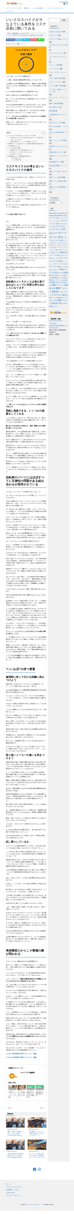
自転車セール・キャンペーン (58, 146)
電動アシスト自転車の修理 (58, 181)
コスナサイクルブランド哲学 (13, 8)
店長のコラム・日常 (55, 122)
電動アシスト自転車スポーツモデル (58, 297)
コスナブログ (9, 11)
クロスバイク (22, 44)
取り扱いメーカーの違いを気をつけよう (21, 152)
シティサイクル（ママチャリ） (58, 58)
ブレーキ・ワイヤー (55, 82)
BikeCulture (55, 213)
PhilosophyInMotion (58, 215)
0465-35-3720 (53, 328)
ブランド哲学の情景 (55, 78)
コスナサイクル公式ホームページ (34, 1204)
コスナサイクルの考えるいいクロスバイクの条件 (22, 135)
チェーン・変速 (54, 65)
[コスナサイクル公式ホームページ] (15, 3)
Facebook (11, 39)
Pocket (34, 39)
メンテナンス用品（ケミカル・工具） (58, 90)
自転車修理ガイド (55, 162)
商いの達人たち (54, 107)
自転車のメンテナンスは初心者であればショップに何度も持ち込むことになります (27, 138)
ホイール (55, 258)
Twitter (19, 39)
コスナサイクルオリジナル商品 (58, 46)
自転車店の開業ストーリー (30, 1089)
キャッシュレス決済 (55, 220)
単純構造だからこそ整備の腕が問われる (19, 156)
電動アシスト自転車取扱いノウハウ (58, 188)
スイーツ (57, 243)
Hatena (27, 39)
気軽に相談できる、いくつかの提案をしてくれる (24, 141)
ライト (65, 261)
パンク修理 (61, 252)
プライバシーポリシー (13, 1195)
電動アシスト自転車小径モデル (58, 303)
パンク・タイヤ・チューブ (58, 72)
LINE (41, 39)
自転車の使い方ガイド (56, 152)
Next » (42, 1108)
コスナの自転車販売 (37, 8)
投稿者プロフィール (18, 158)
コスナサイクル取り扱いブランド (55, 8)
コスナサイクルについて (14, 1187)
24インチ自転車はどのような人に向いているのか (21, 1095)
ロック (51, 264)
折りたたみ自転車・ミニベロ (58, 126)
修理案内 (26, 8)
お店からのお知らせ (12, 1089)
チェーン (56, 245)
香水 (55, 306)
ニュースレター (54, 68)
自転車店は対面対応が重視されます (39, 1094)
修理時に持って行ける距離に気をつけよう (22, 150)
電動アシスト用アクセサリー (58, 171)
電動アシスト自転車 (55, 177)
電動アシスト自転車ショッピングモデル (58, 291)
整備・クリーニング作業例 (58, 140)
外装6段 (55, 269)
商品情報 (23, 1089)
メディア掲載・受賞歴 (56, 85)
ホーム (8, 1184)
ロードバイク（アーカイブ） (58, 97)
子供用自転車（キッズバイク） (58, 116)
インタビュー (63, 218)
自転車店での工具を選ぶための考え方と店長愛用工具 (30, 1095)
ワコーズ (54, 267)
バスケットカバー (61, 247)
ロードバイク (60, 264)
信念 (62, 266)
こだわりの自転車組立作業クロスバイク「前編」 (22, 1053)
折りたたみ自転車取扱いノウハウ (58, 133)
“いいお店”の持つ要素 (14, 148)
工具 (60, 272)
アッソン (54, 218)
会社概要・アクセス (12, 1189)
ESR (64, 213)
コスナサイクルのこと (56, 53)
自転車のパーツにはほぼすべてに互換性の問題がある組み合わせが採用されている (26, 144)
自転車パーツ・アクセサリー (58, 156)
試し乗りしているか (16, 154)
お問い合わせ (10, 1192)
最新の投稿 (18, 159)
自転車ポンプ (58, 278)
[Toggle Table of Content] (43, 133)
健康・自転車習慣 (55, 103)
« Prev (9, 1108)
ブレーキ (54, 255)
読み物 (61, 282)
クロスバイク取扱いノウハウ (58, 39)
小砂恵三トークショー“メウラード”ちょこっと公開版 (12, 1095)
